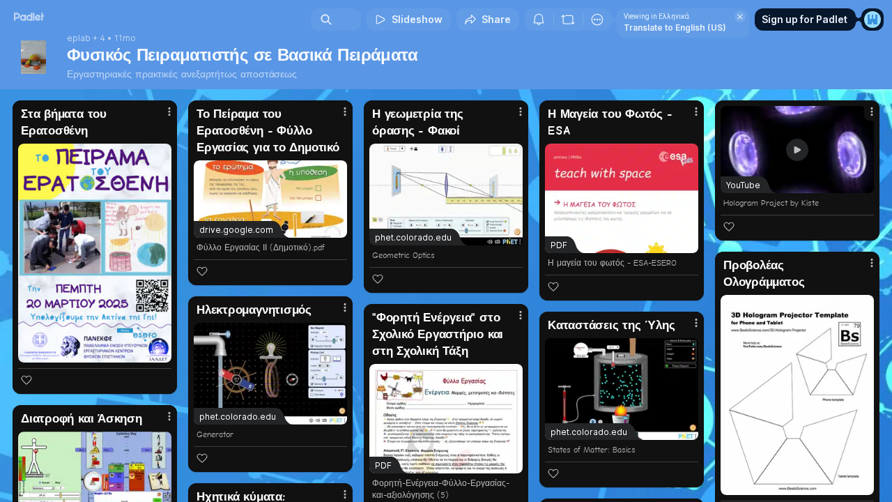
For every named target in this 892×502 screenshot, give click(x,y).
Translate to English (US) (675, 27)
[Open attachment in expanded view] (94, 253)
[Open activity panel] (539, 19)
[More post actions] (169, 111)
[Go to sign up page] (872, 19)
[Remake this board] (568, 19)
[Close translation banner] (740, 16)
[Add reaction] (26, 380)
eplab (79, 38)
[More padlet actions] (597, 19)
